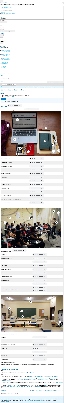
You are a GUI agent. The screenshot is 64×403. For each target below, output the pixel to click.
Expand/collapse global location (62, 86)
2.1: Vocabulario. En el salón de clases (12, 385)
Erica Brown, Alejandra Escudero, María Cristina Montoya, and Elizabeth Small (17, 386)
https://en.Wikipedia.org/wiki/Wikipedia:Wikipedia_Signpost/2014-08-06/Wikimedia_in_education (35, 379)
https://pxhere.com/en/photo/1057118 (35, 376)
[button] (4, 66)
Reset (2, 29)
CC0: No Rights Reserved (52, 376)
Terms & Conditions (32, 400)
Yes (13, 393)
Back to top (3, 390)
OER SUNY (12, 96)
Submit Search (3, 22)
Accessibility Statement (40, 400)
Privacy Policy (26, 400)
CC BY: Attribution (30, 372)
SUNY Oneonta (7, 96)
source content (38, 386)
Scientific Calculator (5, 58)
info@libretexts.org (5, 401)
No (17, 393)
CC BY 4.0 (45, 385)
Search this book (3, 18)
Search (3, 85)
